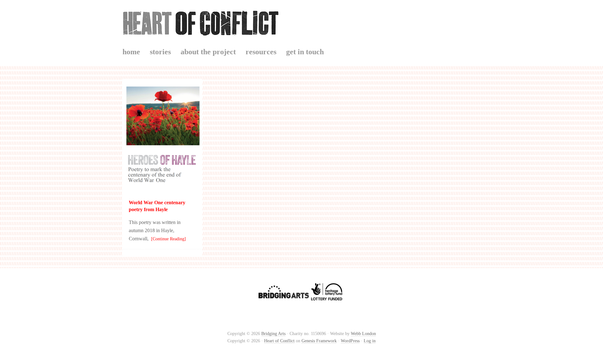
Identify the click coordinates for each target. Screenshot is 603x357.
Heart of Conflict (301, 21)
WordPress (350, 340)
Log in (370, 340)
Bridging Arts (273, 333)
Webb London (363, 333)
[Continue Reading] (167, 239)
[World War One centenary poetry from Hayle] (162, 188)
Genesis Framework (319, 340)
